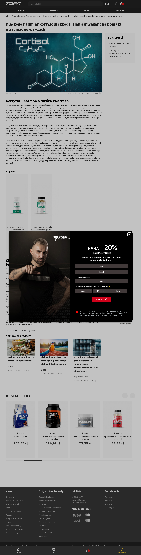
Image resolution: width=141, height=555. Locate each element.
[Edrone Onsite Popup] (70, 277)
